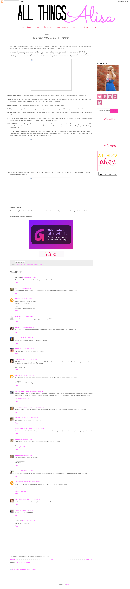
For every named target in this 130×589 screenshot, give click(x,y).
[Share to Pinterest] (24, 262)
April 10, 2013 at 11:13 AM (25, 338)
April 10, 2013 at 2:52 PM (26, 455)
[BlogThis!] (18, 262)
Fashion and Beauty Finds (22, 491)
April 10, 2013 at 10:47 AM (27, 327)
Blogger (68, 584)
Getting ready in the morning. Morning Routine (27, 264)
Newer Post (13, 559)
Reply (16, 282)
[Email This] (16, 262)
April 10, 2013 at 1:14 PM (37, 407)
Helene (17, 455)
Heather (17, 327)
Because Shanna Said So (22, 407)
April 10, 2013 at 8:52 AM (29, 277)
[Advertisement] (109, 46)
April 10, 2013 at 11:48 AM (27, 348)
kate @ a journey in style (22, 391)
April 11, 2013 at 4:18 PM (26, 510)
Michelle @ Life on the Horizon (23, 428)
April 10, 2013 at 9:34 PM (33, 499)
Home (51, 559)
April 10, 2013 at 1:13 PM (36, 391)
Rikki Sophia (18, 359)
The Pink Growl (19, 417)
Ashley (17, 439)
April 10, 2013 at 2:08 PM (26, 439)
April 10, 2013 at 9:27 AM (28, 299)
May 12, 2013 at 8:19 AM (29, 521)
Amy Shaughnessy (20, 481)
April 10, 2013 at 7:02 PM (33, 481)
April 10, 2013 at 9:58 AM (26, 316)
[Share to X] (20, 262)
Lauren (17, 471)
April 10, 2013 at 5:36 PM (26, 471)
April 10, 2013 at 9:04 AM (26, 288)
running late (41, 264)
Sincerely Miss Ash (20, 447)
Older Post (89, 559)
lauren (16, 316)
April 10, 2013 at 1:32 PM (31, 417)
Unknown (17, 299)
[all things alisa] (108, 171)
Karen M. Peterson (20, 499)
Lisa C (16, 288)
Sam (16, 338)
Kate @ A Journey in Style (22, 399)
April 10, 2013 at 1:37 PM (40, 428)
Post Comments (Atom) (23, 562)
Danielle (17, 348)
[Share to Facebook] (22, 262)
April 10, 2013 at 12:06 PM (28, 375)
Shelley (17, 510)
